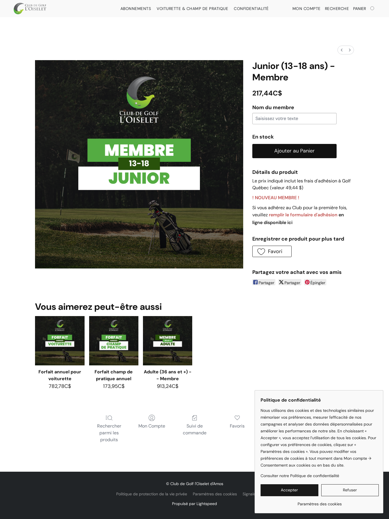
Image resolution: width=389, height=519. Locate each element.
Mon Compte (151, 426)
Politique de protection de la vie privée (151, 493)
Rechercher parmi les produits (109, 433)
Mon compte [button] (306, 8)
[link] (320, 501)
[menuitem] (342, 50)
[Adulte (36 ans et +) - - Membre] (167, 340)
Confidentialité (251, 8)
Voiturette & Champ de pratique (192, 8)
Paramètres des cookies (215, 493)
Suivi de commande (194, 429)
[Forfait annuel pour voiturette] (59, 340)
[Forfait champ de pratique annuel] (113, 340)
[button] (30, 8)
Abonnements (135, 8)
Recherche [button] (337, 8)
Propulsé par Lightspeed (194, 503)
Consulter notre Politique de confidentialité (300, 475)
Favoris (237, 426)
